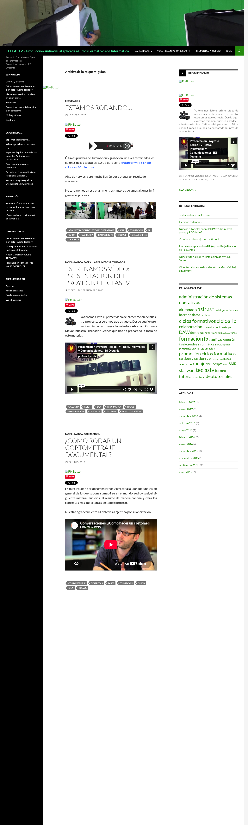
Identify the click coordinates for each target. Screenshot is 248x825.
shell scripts (139, 235)
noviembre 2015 (189, 458)
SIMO (225, 364)
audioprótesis (232, 310)
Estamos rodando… (98, 107)
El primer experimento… (18, 139)
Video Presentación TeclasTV (173, 51)
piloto (227, 344)
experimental (213, 332)
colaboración (190, 326)
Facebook (11, 102)
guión (71, 235)
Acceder (10, 285)
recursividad (218, 359)
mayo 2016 (185, 430)
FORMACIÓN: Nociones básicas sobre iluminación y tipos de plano (21, 207)
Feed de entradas (14, 290)
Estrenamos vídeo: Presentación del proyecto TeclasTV (97, 276)
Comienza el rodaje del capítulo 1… (200, 239)
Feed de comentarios (16, 295)
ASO (210, 310)
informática (114, 406)
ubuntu (197, 377)
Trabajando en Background (195, 215)
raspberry (87, 235)
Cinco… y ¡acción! (15, 81)
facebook (225, 333)
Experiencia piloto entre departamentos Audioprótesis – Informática (21, 156)
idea (98, 406)
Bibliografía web (14, 115)
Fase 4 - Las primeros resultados (104, 262)
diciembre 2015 (188, 451)
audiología (220, 310)
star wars (187, 370)
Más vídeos (187, 190)
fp (149, 230)
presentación (76, 411)
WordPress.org (13, 299)
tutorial (111, 411)
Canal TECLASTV (143, 51)
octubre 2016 (187, 423)
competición (208, 327)
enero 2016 (186, 444)
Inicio (229, 51)
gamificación (218, 339)
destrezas (97, 583)
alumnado (188, 309)
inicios (130, 406)
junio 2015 (185, 472)
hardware (185, 344)
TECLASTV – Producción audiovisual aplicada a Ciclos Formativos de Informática (67, 51)
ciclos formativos (197, 321)
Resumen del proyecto (208, 51)
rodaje (122, 235)
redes (227, 358)
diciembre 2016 (188, 416)
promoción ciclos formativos (207, 353)
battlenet (206, 315)
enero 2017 (186, 409)
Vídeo (72, 290)
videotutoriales (131, 411)
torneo (220, 370)
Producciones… (200, 73)
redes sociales (185, 364)
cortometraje (76, 583)
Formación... (92, 434)
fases (111, 583)
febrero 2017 (187, 402)
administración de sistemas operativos (91, 230)
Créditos (10, 119)
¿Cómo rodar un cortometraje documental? (93, 447)
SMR (232, 364)
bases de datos (189, 315)
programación (206, 348)
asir (122, 230)
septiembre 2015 (189, 465)
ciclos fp (73, 406)
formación (136, 230)
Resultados (72, 100)
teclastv (73, 239)
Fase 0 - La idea (74, 262)
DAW (184, 332)
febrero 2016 (187, 437)
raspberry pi (105, 235)
